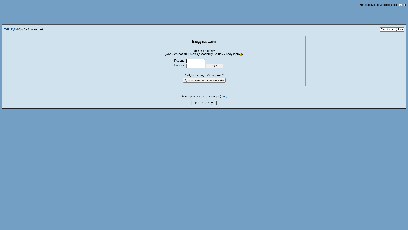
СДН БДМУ (12, 29)
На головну (204, 103)
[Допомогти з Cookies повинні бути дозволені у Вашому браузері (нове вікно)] (241, 54)
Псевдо (179, 60)
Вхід (402, 4)
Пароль (179, 65)
